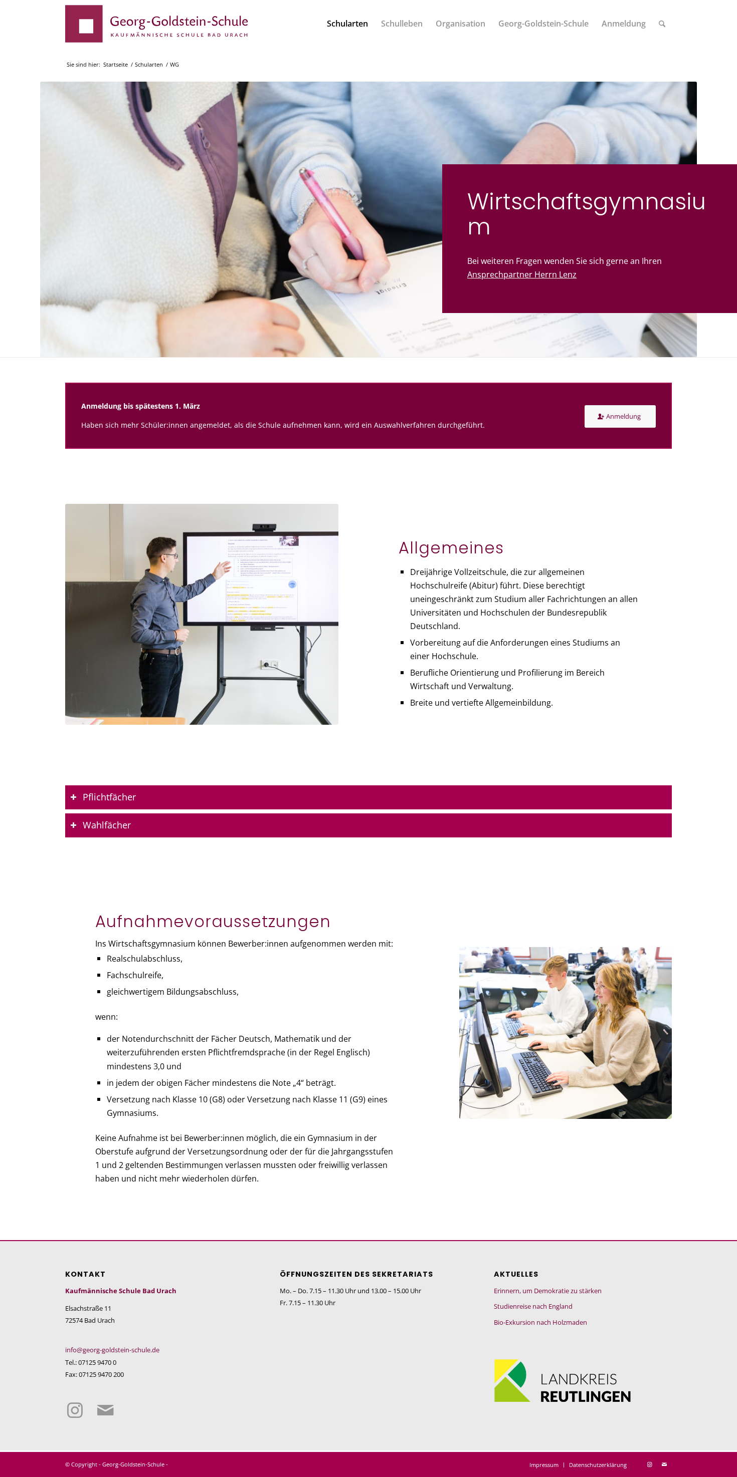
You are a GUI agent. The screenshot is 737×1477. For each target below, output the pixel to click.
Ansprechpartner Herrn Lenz (522, 274)
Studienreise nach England (533, 1306)
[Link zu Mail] (105, 1411)
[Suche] (662, 24)
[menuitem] (347, 24)
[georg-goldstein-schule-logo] (156, 24)
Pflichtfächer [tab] (109, 797)
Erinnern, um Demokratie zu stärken (548, 1290)
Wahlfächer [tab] (107, 825)
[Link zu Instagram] (75, 1411)
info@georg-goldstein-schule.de (112, 1349)
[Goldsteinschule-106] (201, 614)
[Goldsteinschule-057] (565, 1033)
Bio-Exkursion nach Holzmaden (540, 1322)
